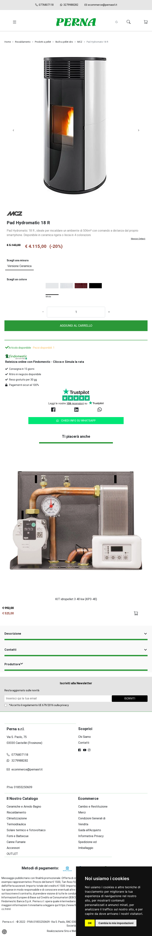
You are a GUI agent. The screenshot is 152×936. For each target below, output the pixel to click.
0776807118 (46, 4)
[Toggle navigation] (14, 22)
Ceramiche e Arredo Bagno (24, 806)
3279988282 (70, 4)
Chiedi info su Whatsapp (78, 420)
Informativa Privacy (91, 836)
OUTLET (12, 854)
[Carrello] (146, 22)
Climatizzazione (17, 818)
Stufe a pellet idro (64, 42)
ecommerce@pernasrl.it (102, 4)
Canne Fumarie (16, 842)
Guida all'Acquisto (89, 830)
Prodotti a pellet (43, 42)
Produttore (12, 664)
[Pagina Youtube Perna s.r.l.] (84, 750)
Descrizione (12, 633)
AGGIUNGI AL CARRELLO (76, 325)
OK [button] (90, 923)
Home (7, 42)
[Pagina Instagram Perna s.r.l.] (89, 750)
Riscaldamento (23, 42)
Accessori (13, 848)
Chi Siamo (84, 737)
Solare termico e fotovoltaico (26, 830)
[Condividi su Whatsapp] (99, 409)
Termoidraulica (16, 824)
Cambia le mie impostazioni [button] (115, 923)
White (48, 297)
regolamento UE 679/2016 (38, 705)
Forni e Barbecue (18, 836)
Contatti (10, 649)
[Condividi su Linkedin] (76, 409)
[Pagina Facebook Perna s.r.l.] (80, 750)
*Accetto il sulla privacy (39, 705)
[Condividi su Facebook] (53, 409)
